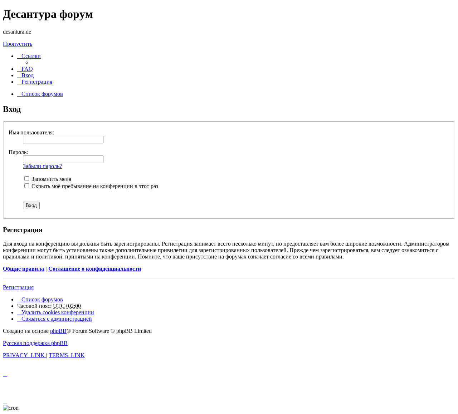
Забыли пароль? (42, 166)
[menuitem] (25, 69)
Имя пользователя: (31, 132)
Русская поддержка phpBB (35, 343)
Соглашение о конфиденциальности (94, 269)
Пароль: (18, 152)
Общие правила (23, 269)
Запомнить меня (50, 179)
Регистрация (18, 287)
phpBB (58, 331)
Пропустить (17, 44)
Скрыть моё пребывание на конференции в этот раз (94, 186)
